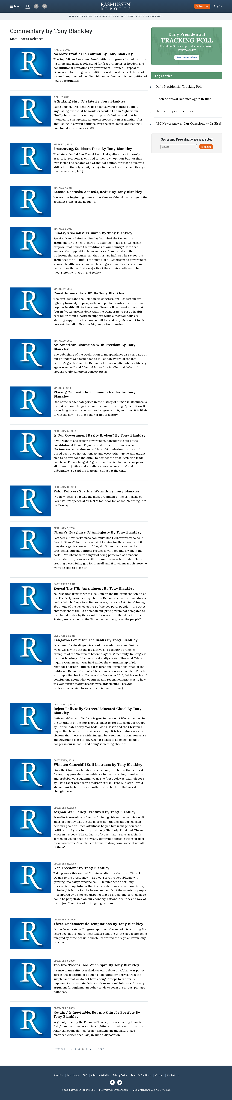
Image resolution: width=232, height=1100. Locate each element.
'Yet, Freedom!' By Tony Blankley (82, 868)
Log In (218, 6)
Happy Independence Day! (174, 111)
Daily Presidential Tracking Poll (179, 86)
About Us (58, 1075)
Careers (159, 1075)
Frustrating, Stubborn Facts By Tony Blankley (93, 148)
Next (101, 1049)
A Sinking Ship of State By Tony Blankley (90, 101)
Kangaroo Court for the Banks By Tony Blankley (96, 640)
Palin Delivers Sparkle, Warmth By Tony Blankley (97, 491)
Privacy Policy (120, 1075)
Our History (73, 1075)
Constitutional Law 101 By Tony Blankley (89, 293)
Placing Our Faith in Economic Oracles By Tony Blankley (95, 394)
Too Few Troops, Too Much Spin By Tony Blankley (96, 965)
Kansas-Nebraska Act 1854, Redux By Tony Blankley (98, 192)
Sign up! (206, 146)
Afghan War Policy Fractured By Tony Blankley (95, 812)
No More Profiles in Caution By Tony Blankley (93, 54)
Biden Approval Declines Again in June (183, 99)
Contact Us (172, 1075)
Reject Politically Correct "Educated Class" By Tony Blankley (98, 710)
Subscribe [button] (202, 6)
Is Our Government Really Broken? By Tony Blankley (100, 435)
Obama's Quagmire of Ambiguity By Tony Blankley (98, 532)
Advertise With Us (100, 1075)
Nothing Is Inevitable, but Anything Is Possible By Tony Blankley (97, 1014)
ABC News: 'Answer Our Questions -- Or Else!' (189, 123)
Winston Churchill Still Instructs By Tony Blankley (98, 764)
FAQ (85, 1075)
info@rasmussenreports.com (113, 1089)
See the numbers (186, 57)
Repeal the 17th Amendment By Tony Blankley (94, 588)
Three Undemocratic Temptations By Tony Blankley (98, 924)
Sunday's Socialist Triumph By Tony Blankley (93, 233)
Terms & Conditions (141, 1075)
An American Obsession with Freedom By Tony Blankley (95, 347)
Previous (59, 1049)
